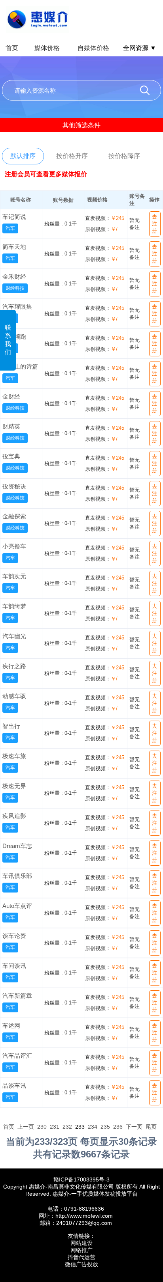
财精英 (11, 426)
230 (42, 1127)
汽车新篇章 (17, 995)
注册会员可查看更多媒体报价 (46, 174)
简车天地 (14, 246)
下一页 (134, 1127)
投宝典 (11, 456)
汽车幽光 (14, 636)
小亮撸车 (14, 546)
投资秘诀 (14, 486)
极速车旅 (14, 756)
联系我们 (8, 340)
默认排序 (23, 156)
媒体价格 (47, 48)
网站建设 (81, 1243)
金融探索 (14, 516)
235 (105, 1127)
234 (92, 1127)
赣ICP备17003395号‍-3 (81, 1179)
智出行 (11, 726)
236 (118, 1127)
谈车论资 (14, 935)
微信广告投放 (81, 1264)
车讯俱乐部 (17, 875)
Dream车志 (17, 845)
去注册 (154, 224)
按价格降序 (124, 156)
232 (67, 1127)
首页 (12, 48)
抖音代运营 (81, 1257)
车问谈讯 (14, 965)
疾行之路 (14, 666)
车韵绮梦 (14, 606)
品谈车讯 (14, 1085)
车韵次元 (14, 576)
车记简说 (14, 216)
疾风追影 (14, 815)
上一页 (25, 1127)
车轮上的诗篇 (20, 366)
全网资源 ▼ (139, 48)
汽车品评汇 (17, 1055)
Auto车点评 (17, 905)
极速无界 (14, 786)
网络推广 (81, 1250)
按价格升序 (72, 156)
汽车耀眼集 (17, 306)
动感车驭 (14, 696)
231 (54, 1127)
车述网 (11, 1025)
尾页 (151, 1127)
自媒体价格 (93, 48)
